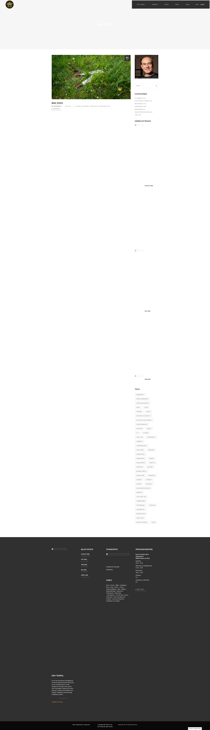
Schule (139, 483)
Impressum (87, 724)
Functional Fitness (142, 101)
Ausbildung (123, 585)
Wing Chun (140, 518)
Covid (148, 411)
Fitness (145, 432)
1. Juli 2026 (84, 561)
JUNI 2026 (84, 564)
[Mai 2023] (91, 77)
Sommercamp (141, 500)
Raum (126, 595)
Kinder (151, 458)
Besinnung (140, 394)
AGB (73, 724)
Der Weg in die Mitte (143, 415)
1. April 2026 (85, 577)
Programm (102, 106)
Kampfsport (141, 458)
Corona (139, 411)
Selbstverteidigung (142, 112)
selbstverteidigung (143, 488)
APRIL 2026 (84, 575)
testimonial (141, 505)
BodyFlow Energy (143, 403)
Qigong (139, 479)
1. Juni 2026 (84, 566)
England (139, 428)
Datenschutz (79, 724)
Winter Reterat (142, 522)
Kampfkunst (94, 106)
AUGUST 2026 (85, 554)
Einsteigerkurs (142, 424)
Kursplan (140, 466)
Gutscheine (109, 597)
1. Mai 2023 (67, 106)
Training (152, 505)
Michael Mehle (141, 471)
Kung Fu (152, 462)
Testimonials (117, 593)
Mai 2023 (57, 103)
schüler (149, 483)
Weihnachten (141, 513)
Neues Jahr (140, 475)
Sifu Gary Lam (141, 496)
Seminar (139, 492)
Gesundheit (86, 106)
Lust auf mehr (119, 595)
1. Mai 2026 (84, 571)
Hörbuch (139, 441)
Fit (138, 432)
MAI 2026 (83, 570)
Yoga (108, 106)
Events (113, 585)
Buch (146, 407)
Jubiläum (151, 449)
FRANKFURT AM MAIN (112, 567)
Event (149, 428)
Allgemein (78, 106)
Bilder (117, 585)
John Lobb (140, 449)
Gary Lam (140, 437)
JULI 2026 (84, 559)
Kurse (107, 585)
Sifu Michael (57, 106)
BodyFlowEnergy (142, 398)
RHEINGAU (109, 569)
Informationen (111, 595)
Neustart (152, 475)
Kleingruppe (141, 462)
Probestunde (109, 593)
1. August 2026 (85, 556)
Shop (111, 587)
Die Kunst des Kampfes (144, 420)
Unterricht (140, 509)
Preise (121, 587)
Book (138, 407)
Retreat (149, 479)
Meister (150, 466)
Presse (116, 587)
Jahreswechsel (142, 445)
